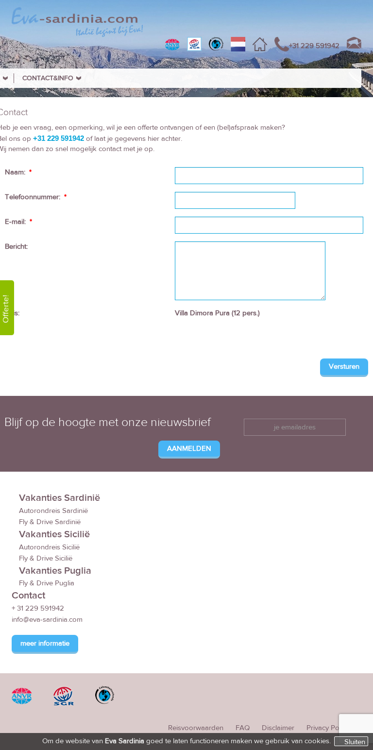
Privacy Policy (327, 728)
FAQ (243, 728)
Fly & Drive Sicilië (45, 558)
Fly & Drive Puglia (46, 583)
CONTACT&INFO (47, 78)
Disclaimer (278, 728)
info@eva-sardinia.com (47, 619)
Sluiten (354, 741)
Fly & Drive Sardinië (50, 522)
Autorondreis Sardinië (53, 510)
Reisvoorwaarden (195, 728)
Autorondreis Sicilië (49, 547)
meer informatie (44, 643)
